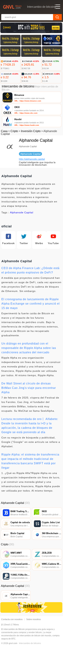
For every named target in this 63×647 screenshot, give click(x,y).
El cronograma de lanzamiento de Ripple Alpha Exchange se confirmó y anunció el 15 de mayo (30, 304)
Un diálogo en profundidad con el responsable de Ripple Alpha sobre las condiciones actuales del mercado (28, 348)
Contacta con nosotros (12, 619)
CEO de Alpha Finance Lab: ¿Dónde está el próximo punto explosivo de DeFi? (30, 270)
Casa (4, 131)
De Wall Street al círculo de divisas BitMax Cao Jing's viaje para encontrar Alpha (28, 388)
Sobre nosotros (33, 619)
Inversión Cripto (31, 131)
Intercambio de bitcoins (30, 643)
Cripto (14, 131)
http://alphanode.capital (32, 159)
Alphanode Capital (21, 212)
